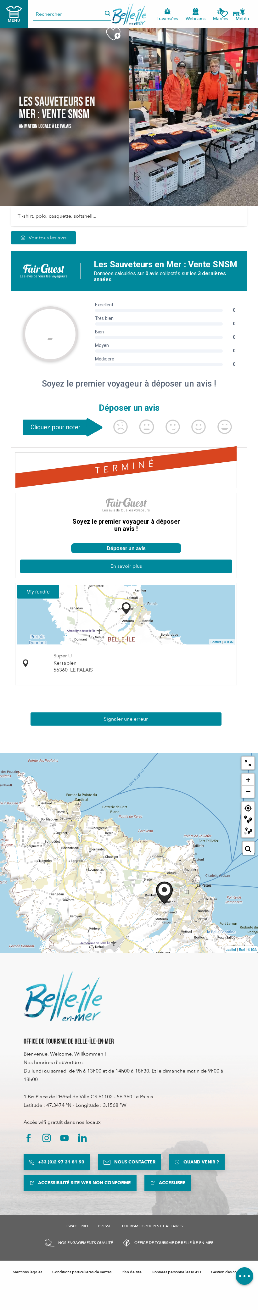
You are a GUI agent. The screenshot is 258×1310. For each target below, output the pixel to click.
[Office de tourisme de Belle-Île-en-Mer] (63, 996)
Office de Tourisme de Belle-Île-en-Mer (69, 1041)
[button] (238, 14)
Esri (242, 949)
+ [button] (248, 780)
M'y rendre (38, 591)
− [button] (248, 791)
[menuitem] (129, 14)
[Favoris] (224, 14)
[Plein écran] (248, 763)
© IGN (228, 641)
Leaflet (215, 641)
